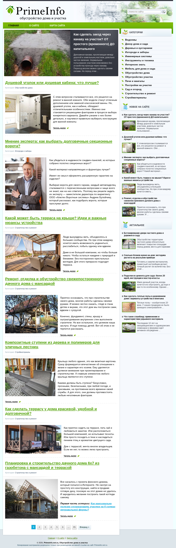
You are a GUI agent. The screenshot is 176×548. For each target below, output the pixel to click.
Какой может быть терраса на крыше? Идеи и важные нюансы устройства (147, 179)
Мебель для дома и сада (140, 68)
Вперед (83, 527)
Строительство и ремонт (26, 228)
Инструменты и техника (139, 60)
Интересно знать (135, 64)
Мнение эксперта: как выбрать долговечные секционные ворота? (146, 158)
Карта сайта (57, 25)
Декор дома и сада (136, 43)
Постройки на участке (138, 85)
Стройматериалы (22, 352)
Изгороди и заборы (23, 151)
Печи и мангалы (135, 81)
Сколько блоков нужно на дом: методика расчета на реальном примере (145, 256)
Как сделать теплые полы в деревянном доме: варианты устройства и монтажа (145, 297)
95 (74, 527)
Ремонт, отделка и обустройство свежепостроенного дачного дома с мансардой (54, 281)
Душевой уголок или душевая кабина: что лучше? (52, 82)
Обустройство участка (139, 77)
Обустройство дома (23, 88)
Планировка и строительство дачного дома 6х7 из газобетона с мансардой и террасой (52, 465)
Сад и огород (133, 89)
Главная (13, 25)
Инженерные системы (138, 56)
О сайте (34, 25)
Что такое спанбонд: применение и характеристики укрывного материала (143, 317)
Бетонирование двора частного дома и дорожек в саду (144, 234)
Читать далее (59, 128)
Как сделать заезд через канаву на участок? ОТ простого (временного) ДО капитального (146, 116)
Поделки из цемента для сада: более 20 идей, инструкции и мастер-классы (144, 277)
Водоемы (131, 39)
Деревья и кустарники (138, 48)
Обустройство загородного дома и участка (39, 11)
